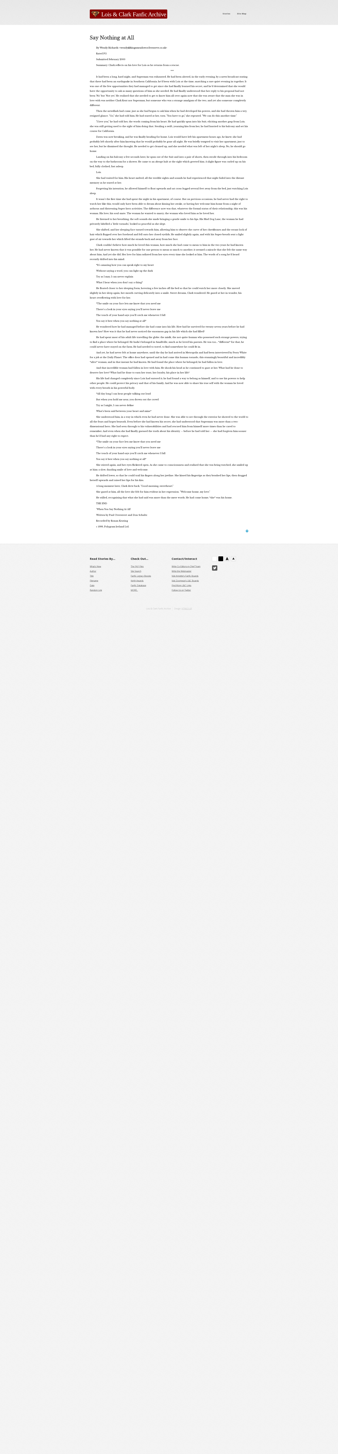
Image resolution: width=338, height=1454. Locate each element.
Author (93, 571)
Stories (226, 13)
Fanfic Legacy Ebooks (141, 575)
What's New (95, 566)
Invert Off (214, 558)
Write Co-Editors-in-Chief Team (186, 566)
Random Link (96, 590)
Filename (94, 580)
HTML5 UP (187, 608)
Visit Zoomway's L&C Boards (185, 580)
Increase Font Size (227, 558)
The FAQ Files (137, 566)
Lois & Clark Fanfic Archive (133, 14)
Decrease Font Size (233, 558)
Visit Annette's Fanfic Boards (185, 575)
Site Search (136, 571)
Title (92, 575)
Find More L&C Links (181, 585)
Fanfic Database (138, 585)
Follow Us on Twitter (181, 590)
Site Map (241, 13)
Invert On (220, 558)
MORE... (134, 590)
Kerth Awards (137, 580)
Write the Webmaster (181, 571)
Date (92, 585)
